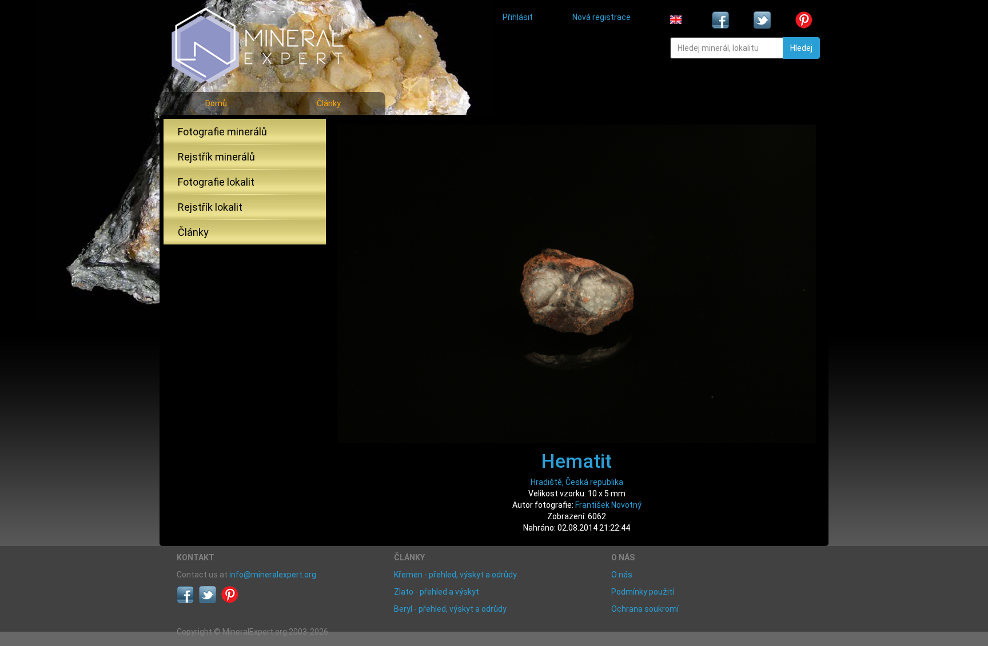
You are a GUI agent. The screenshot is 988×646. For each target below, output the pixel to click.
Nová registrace (601, 17)
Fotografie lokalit (216, 182)
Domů (216, 103)
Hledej (801, 48)
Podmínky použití (642, 591)
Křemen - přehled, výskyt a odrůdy (455, 574)
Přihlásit (518, 17)
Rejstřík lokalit (210, 207)
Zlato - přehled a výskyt (436, 591)
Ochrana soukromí (645, 608)
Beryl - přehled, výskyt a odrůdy (450, 608)
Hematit (576, 461)
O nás (621, 574)
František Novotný (608, 504)
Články (329, 103)
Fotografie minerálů (222, 132)
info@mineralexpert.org (272, 574)
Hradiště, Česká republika (577, 482)
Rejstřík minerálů (216, 157)
